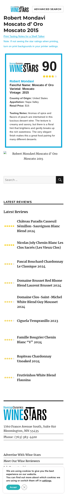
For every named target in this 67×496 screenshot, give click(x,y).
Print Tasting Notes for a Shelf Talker (24, 36)
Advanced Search (47, 9)
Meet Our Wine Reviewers (22, 461)
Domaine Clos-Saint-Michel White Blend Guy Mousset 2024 (39, 302)
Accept (13, 487)
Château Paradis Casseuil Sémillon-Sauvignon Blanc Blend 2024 (38, 226)
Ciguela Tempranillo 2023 (37, 321)
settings (46, 480)
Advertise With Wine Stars (22, 455)
